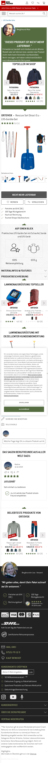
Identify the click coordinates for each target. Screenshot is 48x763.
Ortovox (6, 115)
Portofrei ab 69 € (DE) (14, 208)
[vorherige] (6, 82)
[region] (24, 381)
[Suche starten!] (44, 13)
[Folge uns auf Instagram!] (5, 698)
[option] (24, 148)
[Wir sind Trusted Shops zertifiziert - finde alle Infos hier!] (27, 603)
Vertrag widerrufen (12, 719)
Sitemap (33, 754)
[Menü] (3, 13)
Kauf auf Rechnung (13, 214)
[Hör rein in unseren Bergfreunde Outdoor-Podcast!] (24, 698)
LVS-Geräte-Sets (9, 20)
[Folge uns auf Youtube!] (15, 698)
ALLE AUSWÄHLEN (24, 409)
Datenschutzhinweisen (11, 396)
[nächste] (41, 82)
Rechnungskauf (15, 602)
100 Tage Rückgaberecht (15, 211)
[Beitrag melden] (17, 472)
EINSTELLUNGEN (24, 402)
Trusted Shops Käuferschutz (17, 218)
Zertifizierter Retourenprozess (21, 634)
